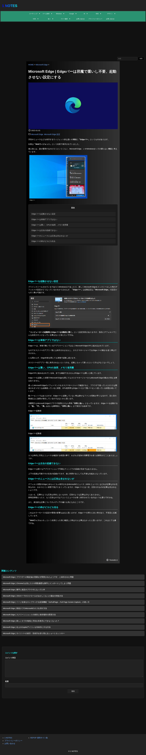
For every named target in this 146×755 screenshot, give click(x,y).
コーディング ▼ (34, 13)
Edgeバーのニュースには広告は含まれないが (50, 236)
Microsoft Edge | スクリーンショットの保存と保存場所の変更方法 (29, 615)
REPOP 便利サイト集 (39, 738)
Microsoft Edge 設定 (52, 134)
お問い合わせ (80, 19)
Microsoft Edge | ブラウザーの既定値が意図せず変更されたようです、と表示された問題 (38, 577)
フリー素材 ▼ (65, 19)
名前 (7, 681)
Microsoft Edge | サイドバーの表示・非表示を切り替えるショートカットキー (34, 633)
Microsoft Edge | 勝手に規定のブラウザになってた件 (24, 590)
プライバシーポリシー (95, 19)
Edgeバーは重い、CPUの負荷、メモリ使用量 (50, 225)
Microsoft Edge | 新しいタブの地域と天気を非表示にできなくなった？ (31, 621)
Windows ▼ (60, 13)
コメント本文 (10, 658)
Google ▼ (73, 13)
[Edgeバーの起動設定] (73, 327)
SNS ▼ (98, 13)
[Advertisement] (73, 39)
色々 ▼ (50, 19)
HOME (31, 65)
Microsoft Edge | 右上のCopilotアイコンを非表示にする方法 (27, 627)
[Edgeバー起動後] (73, 451)
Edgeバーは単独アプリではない (44, 219)
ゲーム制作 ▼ (47, 13)
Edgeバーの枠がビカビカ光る (43, 241)
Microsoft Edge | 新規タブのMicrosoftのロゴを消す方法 (25, 608)
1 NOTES (9, 6)
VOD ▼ (36, 19)
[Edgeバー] (58, 198)
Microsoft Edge (42, 65)
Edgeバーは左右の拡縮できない (44, 230)
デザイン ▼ (111, 13)
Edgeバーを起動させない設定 (43, 214)
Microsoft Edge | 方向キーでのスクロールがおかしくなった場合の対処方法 (33, 596)
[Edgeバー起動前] (73, 429)
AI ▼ (86, 13)
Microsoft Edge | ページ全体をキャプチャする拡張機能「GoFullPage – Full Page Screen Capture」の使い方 (46, 602)
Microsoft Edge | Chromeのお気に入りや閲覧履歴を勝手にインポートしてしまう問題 (37, 583)
